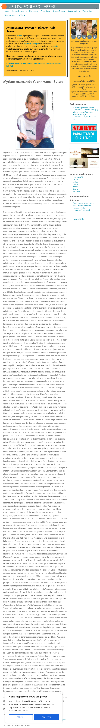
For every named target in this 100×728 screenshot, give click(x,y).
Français (75, 187)
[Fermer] (60, 693)
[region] (34, 707)
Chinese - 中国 (78, 177)
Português (76, 191)
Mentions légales (78, 219)
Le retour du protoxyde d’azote (83, 108)
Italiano (75, 189)
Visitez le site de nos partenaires (83, 203)
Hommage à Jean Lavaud (81, 210)
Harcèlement (33, 11)
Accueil (7, 11)
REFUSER (21, 717)
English (75, 182)
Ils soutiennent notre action (82, 206)
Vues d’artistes (87, 11)
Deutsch (75, 180)
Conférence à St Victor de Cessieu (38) (85, 110)
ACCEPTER (46, 717)
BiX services (26, 725)
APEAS (19, 36)
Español (75, 184)
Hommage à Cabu (79, 208)
